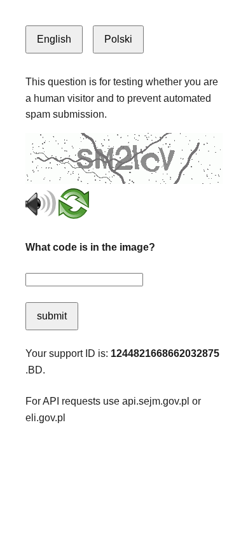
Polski (118, 39)
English (54, 39)
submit (52, 315)
